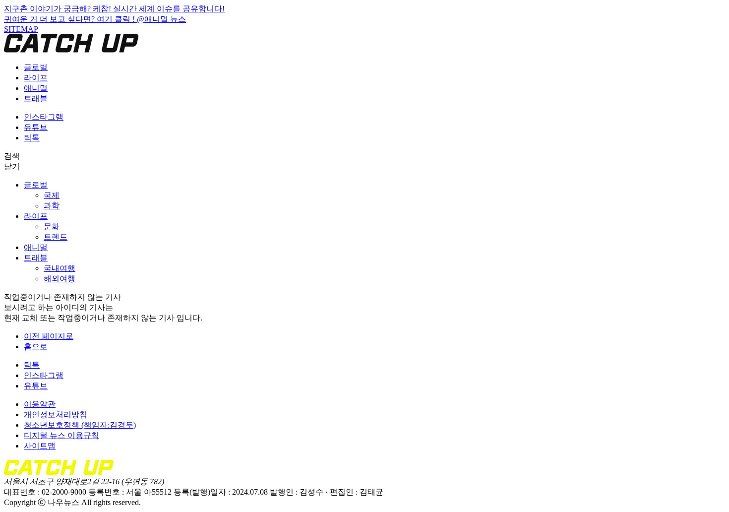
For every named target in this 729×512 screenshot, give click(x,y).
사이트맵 (40, 446)
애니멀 (36, 88)
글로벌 (36, 67)
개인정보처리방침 (55, 414)
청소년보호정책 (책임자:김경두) (80, 425)
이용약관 (40, 404)
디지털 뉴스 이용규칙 (61, 435)
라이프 (36, 77)
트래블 (36, 98)
